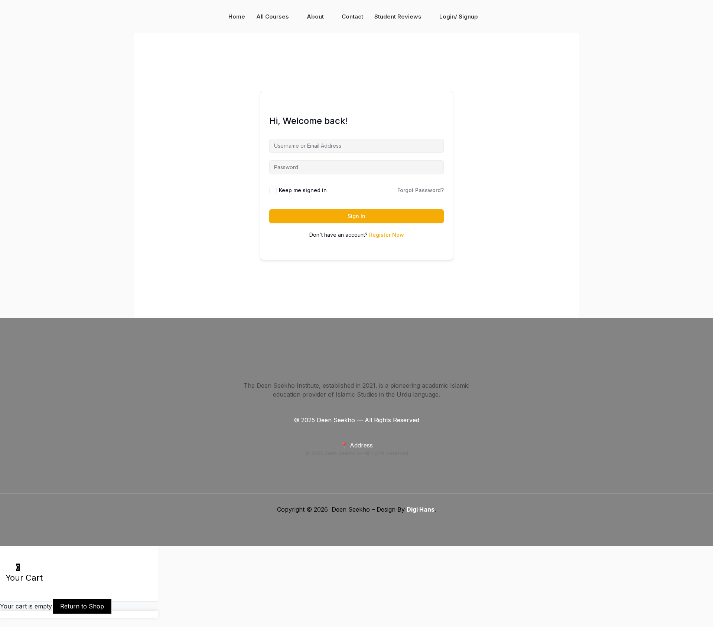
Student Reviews (397, 16)
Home (236, 16)
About (315, 16)
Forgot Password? (420, 190)
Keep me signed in (303, 190)
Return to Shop (82, 606)
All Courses (272, 16)
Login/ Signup (458, 16)
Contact (352, 16)
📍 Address (357, 445)
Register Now (386, 235)
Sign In (356, 216)
